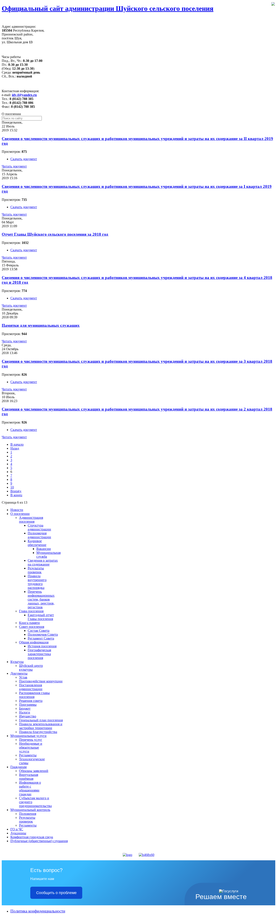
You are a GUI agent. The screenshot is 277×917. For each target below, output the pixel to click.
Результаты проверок (36, 570)
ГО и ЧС (16, 829)
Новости (16, 510)
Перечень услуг (30, 739)
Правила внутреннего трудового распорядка (37, 582)
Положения (27, 813)
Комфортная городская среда (31, 837)
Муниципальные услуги (28, 736)
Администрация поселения (31, 519)
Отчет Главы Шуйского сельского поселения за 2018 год (55, 234)
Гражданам (18, 767)
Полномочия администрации (39, 535)
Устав (23, 677)
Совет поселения (31, 627)
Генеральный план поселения (41, 720)
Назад (14, 448)
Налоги (24, 712)
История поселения (42, 646)
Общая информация (33, 642)
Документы (18, 673)
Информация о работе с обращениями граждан (30, 788)
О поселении (20, 514)
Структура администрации (39, 527)
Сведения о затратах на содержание (43, 562)
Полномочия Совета (43, 634)
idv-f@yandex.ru (24, 95)
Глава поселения (31, 611)
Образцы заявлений (33, 771)
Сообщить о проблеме (56, 893)
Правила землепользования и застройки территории (40, 726)
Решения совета (30, 701)
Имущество (27, 716)
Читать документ (14, 166)
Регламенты (28, 755)
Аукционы (18, 833)
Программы (28, 704)
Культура (17, 662)
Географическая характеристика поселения (39, 654)
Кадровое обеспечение (37, 543)
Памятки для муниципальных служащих (41, 325)
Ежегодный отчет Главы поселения (41, 617)
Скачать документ (23, 159)
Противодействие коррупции (41, 681)
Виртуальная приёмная (28, 776)
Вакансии (43, 549)
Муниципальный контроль (30, 810)
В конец (16, 495)
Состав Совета (38, 630)
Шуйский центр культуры (31, 667)
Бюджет (25, 708)
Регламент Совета (41, 638)
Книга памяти (29, 623)
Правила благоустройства (38, 732)
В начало (17, 444)
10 (12, 487)
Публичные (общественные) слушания (39, 841)
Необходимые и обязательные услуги (30, 747)
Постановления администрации (30, 687)
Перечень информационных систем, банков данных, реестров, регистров (41, 599)
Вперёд (15, 491)
